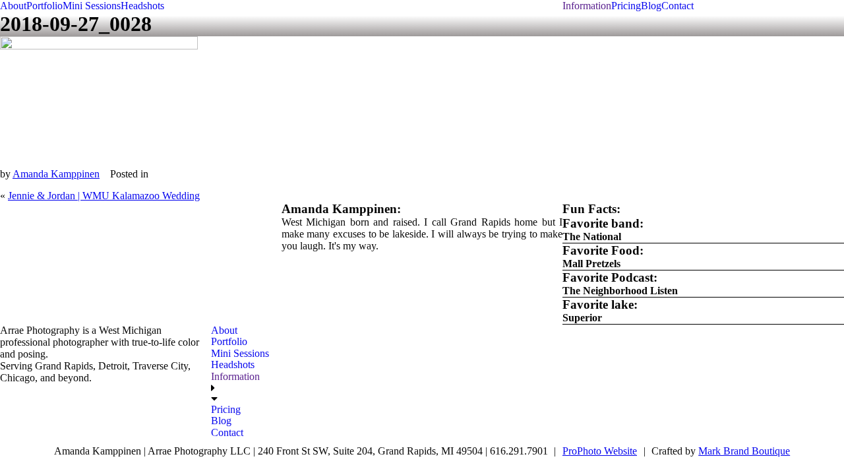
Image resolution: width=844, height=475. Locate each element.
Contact (677, 5)
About (13, 5)
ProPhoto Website (599, 451)
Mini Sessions (92, 5)
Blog (651, 5)
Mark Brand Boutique (744, 451)
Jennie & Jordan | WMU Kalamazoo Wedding (104, 195)
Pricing (626, 5)
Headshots (142, 5)
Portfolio (44, 5)
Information (586, 5)
